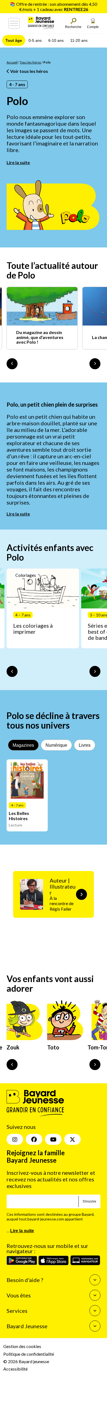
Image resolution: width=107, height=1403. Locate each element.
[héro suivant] (94, 1064)
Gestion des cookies (22, 1346)
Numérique (56, 745)
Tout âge (13, 40)
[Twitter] (72, 1139)
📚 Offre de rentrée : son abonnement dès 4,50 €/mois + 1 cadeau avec (53, 6)
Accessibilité (15, 1368)
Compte (93, 27)
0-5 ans (35, 40)
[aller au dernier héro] (12, 1064)
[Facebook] (34, 1139)
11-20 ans (79, 40)
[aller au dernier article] (12, 671)
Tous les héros (30, 62)
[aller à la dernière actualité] (12, 363)
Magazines (23, 745)
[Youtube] (53, 1139)
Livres (85, 745)
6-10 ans (56, 40)
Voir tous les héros (28, 71)
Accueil (12, 62)
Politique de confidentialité (28, 1354)
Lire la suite (18, 162)
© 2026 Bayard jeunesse (26, 1361)
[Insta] (15, 1139)
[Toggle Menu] (14, 23)
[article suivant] (94, 671)
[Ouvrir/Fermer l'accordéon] (94, 1280)
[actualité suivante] (94, 363)
